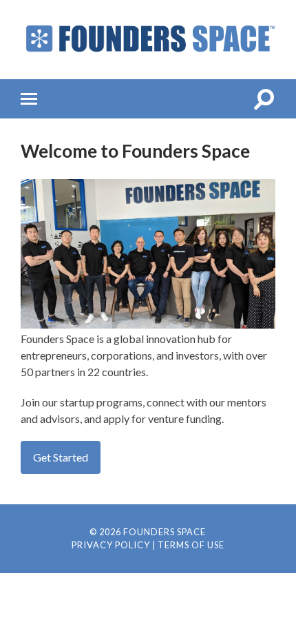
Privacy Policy (111, 544)
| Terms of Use (188, 544)
